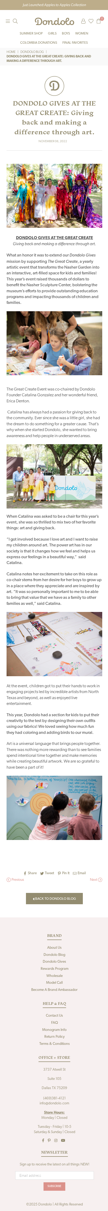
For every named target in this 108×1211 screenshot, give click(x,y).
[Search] (15, 21)
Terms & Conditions (54, 1044)
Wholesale (54, 976)
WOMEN (81, 33)
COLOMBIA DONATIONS (38, 43)
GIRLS (52, 33)
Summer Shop (31, 33)
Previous (17, 880)
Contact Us (54, 1016)
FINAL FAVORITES (75, 43)
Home (11, 52)
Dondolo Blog (32, 52)
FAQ (54, 1023)
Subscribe (54, 1186)
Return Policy (54, 1037)
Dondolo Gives (54, 962)
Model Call (54, 983)
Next (94, 880)
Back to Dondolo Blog (55, 899)
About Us (54, 948)
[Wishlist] (91, 21)
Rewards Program (54, 969)
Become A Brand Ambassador (54, 990)
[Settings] (83, 21)
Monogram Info (54, 1030)
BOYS (66, 33)
